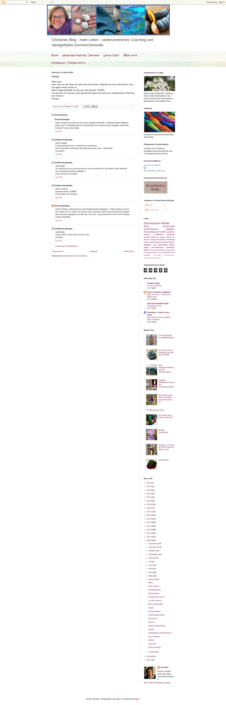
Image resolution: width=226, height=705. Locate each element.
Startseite (94, 251)
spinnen (147, 234)
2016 (149, 515)
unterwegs (170, 240)
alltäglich (170, 229)
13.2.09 (58, 241)
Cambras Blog (153, 283)
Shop (146, 226)
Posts (149, 205)
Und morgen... (154, 586)
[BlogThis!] (87, 106)
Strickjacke (170, 250)
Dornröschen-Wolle (156, 223)
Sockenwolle (168, 226)
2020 (149, 501)
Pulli (173, 252)
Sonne (151, 608)
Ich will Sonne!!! (154, 601)
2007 (149, 660)
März (151, 576)
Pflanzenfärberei (155, 258)
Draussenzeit (156, 250)
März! (150, 583)
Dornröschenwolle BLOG (158, 303)
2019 (149, 504)
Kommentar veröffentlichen (66, 246)
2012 (149, 530)
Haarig (151, 629)
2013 (149, 526)
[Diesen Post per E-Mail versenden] (84, 106)
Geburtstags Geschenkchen (160, 633)
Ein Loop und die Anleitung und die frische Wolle (166, 352)
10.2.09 (58, 131)
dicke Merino (155, 242)
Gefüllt (151, 640)
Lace (155, 245)
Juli (150, 562)
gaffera (119, 699)
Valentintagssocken (156, 615)
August (152, 558)
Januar (152, 652)
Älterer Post (129, 251)
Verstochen (153, 619)
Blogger (136, 699)
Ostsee (146, 258)
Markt (163, 250)
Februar (152, 579)
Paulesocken (153, 593)
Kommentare (153, 210)
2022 (149, 494)
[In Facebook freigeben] (93, 106)
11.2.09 (58, 154)
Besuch (151, 622)
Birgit (57, 119)
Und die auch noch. (156, 597)
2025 (149, 483)
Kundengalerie (154, 590)
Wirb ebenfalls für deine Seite (154, 171)
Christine (165, 667)
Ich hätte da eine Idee (155, 410)
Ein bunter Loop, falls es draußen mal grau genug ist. (165, 398)
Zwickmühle (164, 460)
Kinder (146, 242)
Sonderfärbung (151, 229)
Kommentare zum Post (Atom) (74, 256)
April (151, 572)
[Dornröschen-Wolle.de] (145, 168)
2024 (149, 486)
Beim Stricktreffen (155, 604)
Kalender (152, 644)
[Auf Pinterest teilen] (96, 106)
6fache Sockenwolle (156, 626)
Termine (164, 242)
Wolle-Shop (111, 55)
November (153, 547)
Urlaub (153, 240)
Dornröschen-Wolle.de (152, 165)
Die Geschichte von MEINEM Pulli (166, 336)
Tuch (160, 252)
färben (171, 245)
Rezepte (147, 255)
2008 (149, 656)
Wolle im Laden (158, 237)
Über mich (130, 55)
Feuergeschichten (150, 252)
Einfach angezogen (163, 431)
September (153, 554)
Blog (54, 55)
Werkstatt (170, 234)
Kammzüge (163, 245)
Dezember (153, 544)
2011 (149, 533)
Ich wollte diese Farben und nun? (166, 416)
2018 (149, 508)
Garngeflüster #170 (154, 306)
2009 (149, 540)
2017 (149, 512)
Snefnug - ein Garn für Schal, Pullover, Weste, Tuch (166, 447)
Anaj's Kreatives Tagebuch (158, 292)
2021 (149, 497)
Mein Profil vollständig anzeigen (157, 683)
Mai (150, 569)
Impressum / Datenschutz (68, 62)
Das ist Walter (154, 637)
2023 (149, 490)
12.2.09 (58, 177)
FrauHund (161, 240)
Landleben (158, 234)
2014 (149, 522)
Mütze (146, 247)
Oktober (152, 551)
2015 (149, 519)
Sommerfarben (169, 255)
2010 (149, 537)
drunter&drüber (157, 247)
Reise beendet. (154, 647)
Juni (151, 565)
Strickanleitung (151, 232)
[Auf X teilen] (90, 106)
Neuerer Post (57, 251)
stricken (170, 232)
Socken (147, 237)
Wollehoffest (166, 252)
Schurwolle (157, 255)
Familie (162, 232)
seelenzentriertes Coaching (80, 55)
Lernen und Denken (154, 285)
